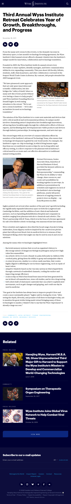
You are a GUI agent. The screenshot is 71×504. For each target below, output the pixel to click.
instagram (27, 484)
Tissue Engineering (41, 315)
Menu (3, 3)
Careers (41, 474)
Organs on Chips (10, 317)
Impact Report (31, 474)
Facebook (16, 44)
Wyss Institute (35, 3)
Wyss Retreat (25, 315)
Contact (49, 474)
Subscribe (63, 460)
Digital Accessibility (34, 495)
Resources (57, 474)
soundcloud (49, 484)
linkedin (21, 484)
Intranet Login (35, 476)
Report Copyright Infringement (53, 495)
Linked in (5, 44)
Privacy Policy (21, 495)
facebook (44, 484)
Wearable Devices (28, 317)
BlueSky (10, 44)
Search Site (67, 3)
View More (35, 434)
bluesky (32, 484)
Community (12, 315)
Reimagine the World (17, 474)
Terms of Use (11, 495)
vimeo (38, 484)
